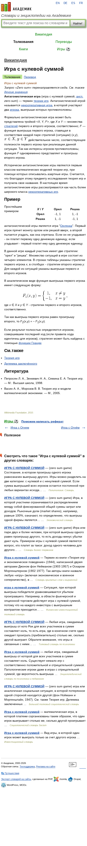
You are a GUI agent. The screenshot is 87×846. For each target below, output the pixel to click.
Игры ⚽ (63, 49)
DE (65, 3)
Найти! (77, 23)
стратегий (11, 126)
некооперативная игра (36, 105)
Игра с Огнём (70, 427)
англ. (79, 96)
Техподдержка (27, 766)
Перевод (30, 77)
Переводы (64, 42)
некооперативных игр (43, 191)
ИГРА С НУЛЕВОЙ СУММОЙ (24, 468)
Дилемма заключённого (20, 363)
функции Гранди (30, 343)
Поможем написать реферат (42, 421)
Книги (23, 49)
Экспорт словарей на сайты (16, 779)
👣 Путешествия (10, 773)
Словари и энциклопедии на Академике (36, 15)
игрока (14, 109)
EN (58, 3)
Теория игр (12, 358)
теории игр (41, 100)
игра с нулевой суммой (21, 587)
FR (81, 3)
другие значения (15, 92)
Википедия (43, 34)
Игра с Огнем (20, 427)
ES (73, 3)
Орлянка (66, 225)
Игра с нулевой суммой (21, 557)
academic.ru (16, 6)
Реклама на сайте (45, 766)
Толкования (23, 42)
